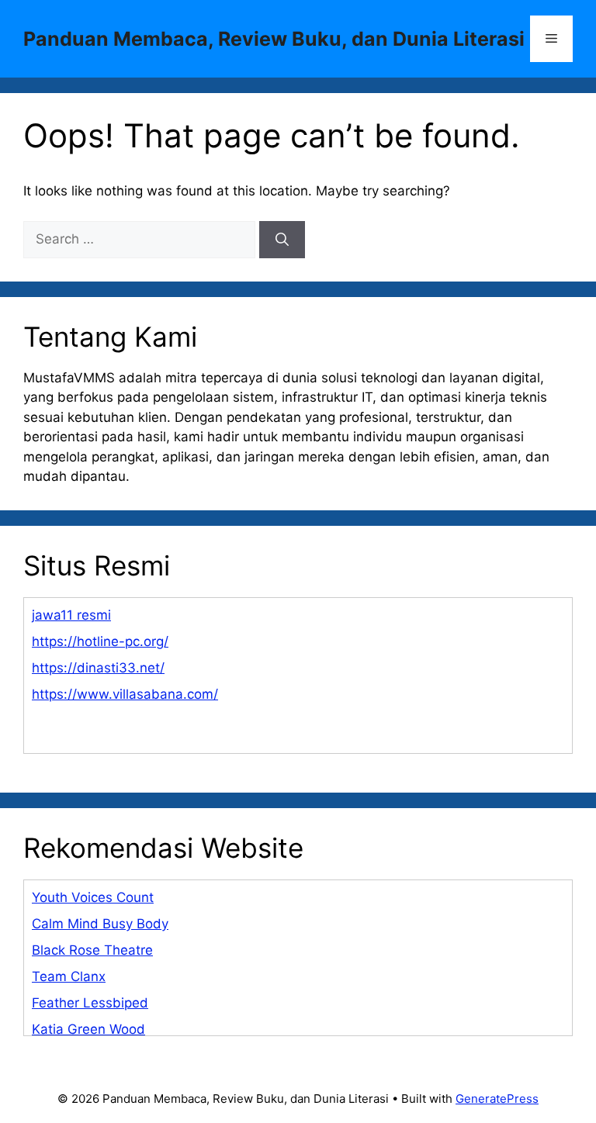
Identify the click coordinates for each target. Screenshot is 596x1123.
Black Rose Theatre (92, 950)
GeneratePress (497, 1098)
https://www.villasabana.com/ (125, 694)
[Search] (282, 239)
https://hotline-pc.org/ (100, 641)
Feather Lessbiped (90, 1003)
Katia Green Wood (88, 1029)
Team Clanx (69, 976)
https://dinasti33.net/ (98, 668)
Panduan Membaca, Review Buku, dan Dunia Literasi (274, 38)
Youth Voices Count (93, 897)
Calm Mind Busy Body (100, 923)
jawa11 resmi (71, 615)
